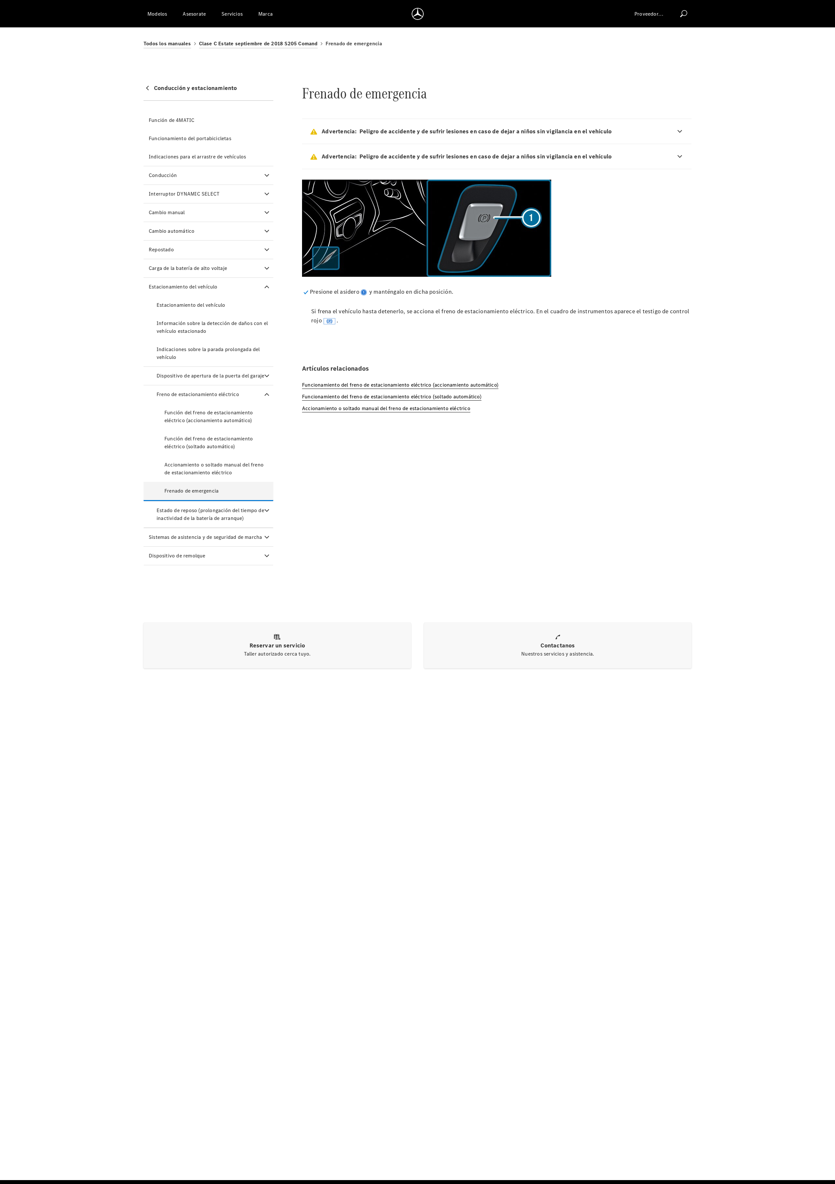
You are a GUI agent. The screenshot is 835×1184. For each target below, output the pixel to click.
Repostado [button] (161, 249)
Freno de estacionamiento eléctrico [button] (198, 394)
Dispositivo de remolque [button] (177, 555)
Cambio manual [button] (167, 212)
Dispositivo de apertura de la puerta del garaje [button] (210, 375)
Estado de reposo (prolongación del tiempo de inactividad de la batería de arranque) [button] (210, 514)
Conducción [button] (163, 175)
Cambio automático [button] (171, 231)
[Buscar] (683, 13)
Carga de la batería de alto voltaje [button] (188, 268)
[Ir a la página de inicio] (418, 13)
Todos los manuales (167, 43)
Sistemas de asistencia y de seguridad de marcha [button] (205, 537)
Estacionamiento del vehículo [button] (183, 286)
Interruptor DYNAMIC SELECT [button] (184, 193)
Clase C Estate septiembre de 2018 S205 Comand (258, 43)
